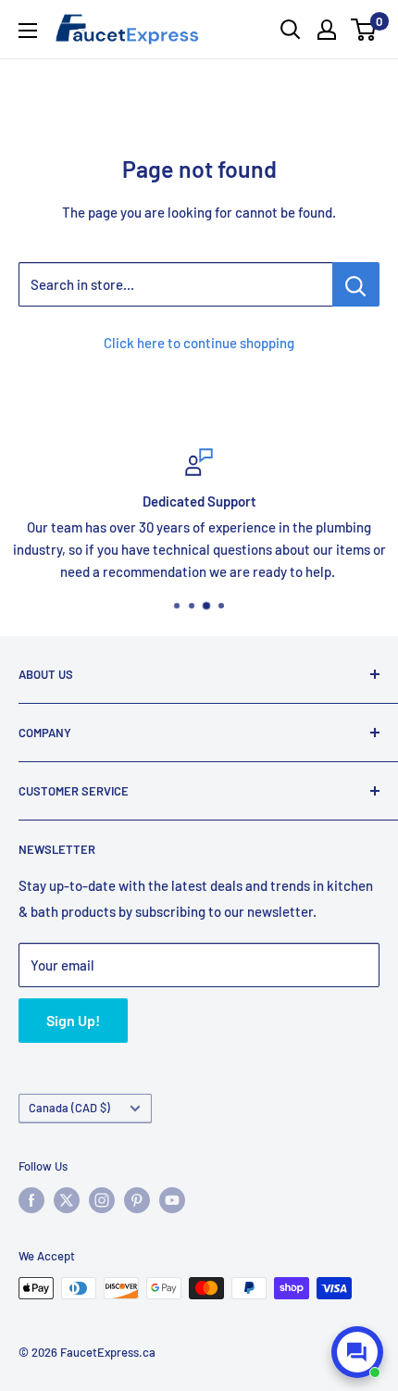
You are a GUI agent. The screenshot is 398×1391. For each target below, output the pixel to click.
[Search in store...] (355, 284)
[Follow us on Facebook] (31, 1200)
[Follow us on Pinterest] (137, 1200)
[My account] (326, 29)
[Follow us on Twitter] (67, 1200)
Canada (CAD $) (69, 1107)
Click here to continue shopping (199, 342)
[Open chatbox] (357, 1352)
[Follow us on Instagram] (102, 1200)
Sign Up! (73, 1020)
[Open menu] (28, 30)
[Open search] (290, 29)
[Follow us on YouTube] (172, 1200)
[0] (364, 30)
